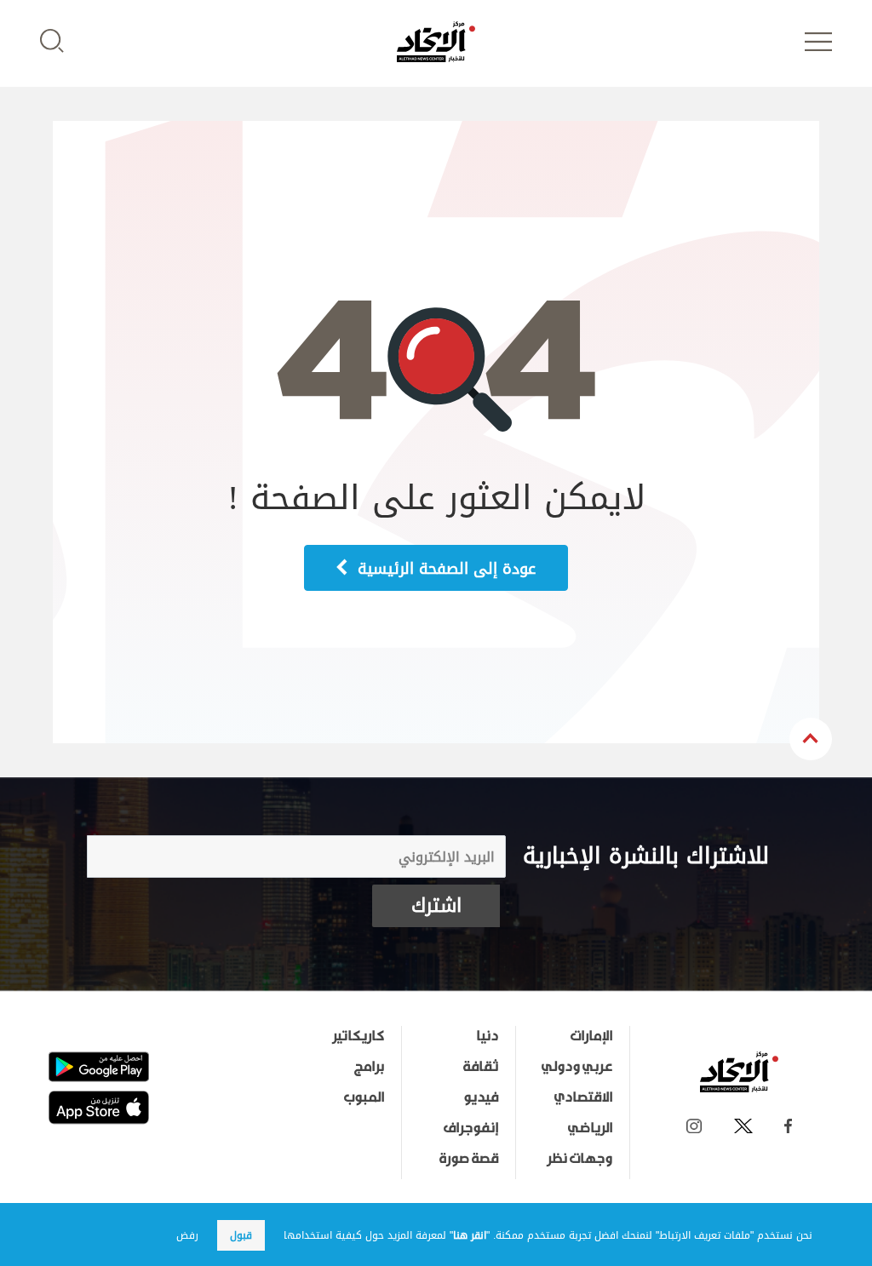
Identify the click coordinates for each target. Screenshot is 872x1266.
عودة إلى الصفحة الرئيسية (444, 568)
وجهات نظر (579, 1157)
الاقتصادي (583, 1096)
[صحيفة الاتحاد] (436, 41)
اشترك (436, 906)
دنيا (487, 1035)
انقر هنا (469, 1235)
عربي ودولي (577, 1065)
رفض (187, 1235)
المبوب (364, 1096)
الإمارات (591, 1035)
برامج (369, 1065)
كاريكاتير (358, 1035)
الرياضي (590, 1127)
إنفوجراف (471, 1127)
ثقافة (480, 1065)
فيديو (480, 1096)
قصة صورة (468, 1157)
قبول (241, 1235)
